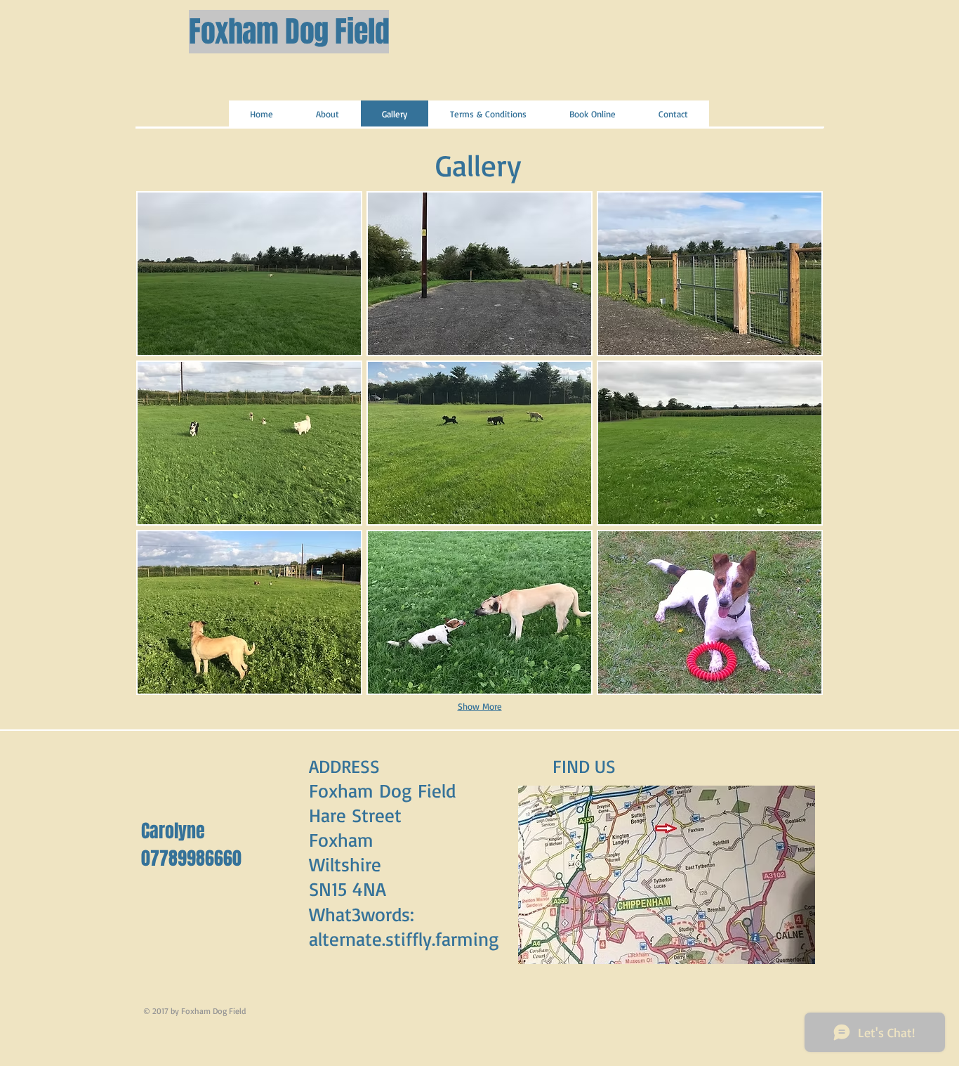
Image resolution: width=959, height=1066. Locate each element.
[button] (249, 273)
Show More (480, 706)
